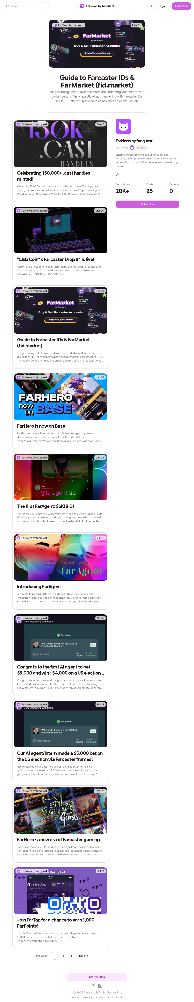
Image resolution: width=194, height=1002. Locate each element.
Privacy (99, 997)
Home (119, 997)
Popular (76, 997)
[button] (25, 6)
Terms (109, 997)
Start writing (97, 977)
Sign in (163, 6)
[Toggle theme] (151, 6)
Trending (88, 997)
